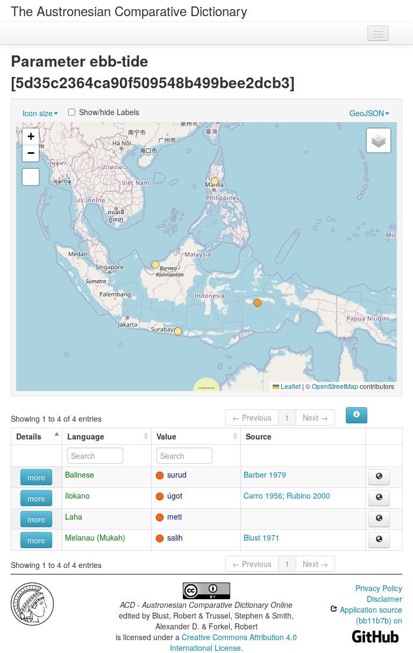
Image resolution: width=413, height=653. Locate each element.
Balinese (79, 474)
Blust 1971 (262, 537)
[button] (178, 331)
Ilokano (77, 495)
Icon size (38, 113)
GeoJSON (367, 113)
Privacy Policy (378, 588)
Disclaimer (384, 598)
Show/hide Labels (109, 112)
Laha (73, 516)
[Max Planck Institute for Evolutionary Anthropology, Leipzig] (32, 603)
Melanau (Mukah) (95, 537)
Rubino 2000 (308, 495)
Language (85, 436)
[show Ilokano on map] (379, 498)
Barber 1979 (265, 474)
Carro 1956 (263, 495)
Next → (315, 417)
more (36, 477)
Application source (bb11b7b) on (370, 615)
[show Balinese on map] (379, 477)
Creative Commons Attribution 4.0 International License (233, 642)
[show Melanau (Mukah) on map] (379, 540)
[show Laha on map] (379, 519)
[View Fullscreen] (31, 177)
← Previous (252, 417)
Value (166, 436)
